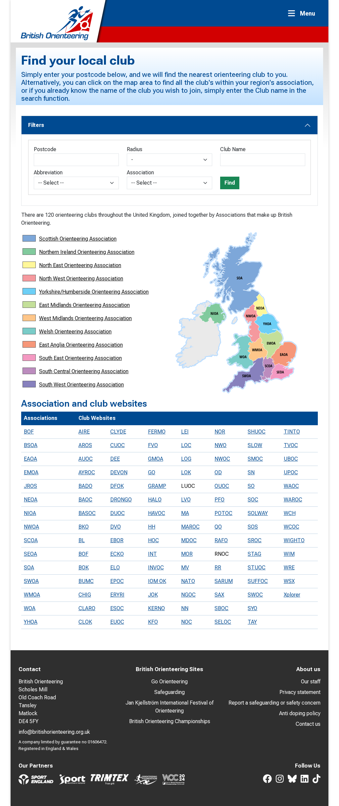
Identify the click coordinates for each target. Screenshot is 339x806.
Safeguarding (169, 692)
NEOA (30, 499)
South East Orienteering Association (80, 358)
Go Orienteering (169, 681)
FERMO (157, 432)
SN (251, 472)
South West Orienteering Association (81, 384)
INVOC (156, 567)
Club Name (233, 149)
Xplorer (292, 595)
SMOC (255, 459)
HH (151, 527)
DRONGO (121, 499)
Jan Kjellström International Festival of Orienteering (169, 707)
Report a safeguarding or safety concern (274, 703)
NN (184, 608)
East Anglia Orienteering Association (81, 345)
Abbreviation (48, 172)
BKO (83, 527)
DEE (115, 459)
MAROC (190, 527)
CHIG (84, 595)
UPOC (291, 472)
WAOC (291, 486)
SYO (252, 608)
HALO (155, 499)
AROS (85, 445)
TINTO (292, 432)
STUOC (257, 567)
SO (251, 486)
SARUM (224, 581)
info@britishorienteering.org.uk (54, 732)
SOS (253, 527)
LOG (186, 459)
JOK (153, 595)
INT (152, 554)
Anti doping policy (299, 713)
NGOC (188, 595)
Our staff (310, 681)
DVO (115, 527)
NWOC (222, 459)
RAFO (221, 540)
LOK (186, 472)
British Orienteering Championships (169, 721)
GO (151, 472)
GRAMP (157, 486)
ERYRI (117, 595)
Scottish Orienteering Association (78, 239)
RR (218, 567)
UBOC (291, 459)
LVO (186, 499)
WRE (289, 567)
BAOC (85, 499)
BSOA (30, 445)
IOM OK (157, 581)
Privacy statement (299, 692)
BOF (29, 432)
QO (218, 527)
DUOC (117, 513)
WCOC (291, 527)
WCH (290, 513)
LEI (185, 432)
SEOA (30, 554)
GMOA (155, 459)
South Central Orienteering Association (83, 371)
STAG (254, 554)
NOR (220, 432)
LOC (186, 445)
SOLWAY (258, 513)
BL (81, 540)
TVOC (291, 445)
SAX (219, 595)
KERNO (156, 608)
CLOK (85, 622)
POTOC (223, 513)
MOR (187, 554)
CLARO (86, 608)
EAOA (30, 459)
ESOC (117, 608)
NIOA (30, 513)
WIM (289, 554)
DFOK (117, 486)
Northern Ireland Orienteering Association (86, 252)
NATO (188, 581)
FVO (153, 445)
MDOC (189, 540)
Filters (36, 125)
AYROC (86, 472)
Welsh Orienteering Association (75, 331)
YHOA (30, 622)
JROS (30, 486)
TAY (252, 622)
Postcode (45, 149)
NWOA (31, 527)
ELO (115, 567)
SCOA (31, 540)
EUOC (117, 622)
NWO (220, 445)
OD (218, 472)
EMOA (31, 472)
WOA (29, 608)
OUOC (222, 486)
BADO (85, 486)
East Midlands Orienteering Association (84, 305)
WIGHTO (294, 540)
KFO (153, 622)
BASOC (87, 513)
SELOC (223, 622)
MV (185, 567)
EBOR (116, 540)
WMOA (32, 595)
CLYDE (118, 432)
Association (140, 172)
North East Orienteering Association (80, 265)
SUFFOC (258, 581)
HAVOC (156, 513)
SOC (253, 499)
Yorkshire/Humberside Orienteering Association (94, 292)
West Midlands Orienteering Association (85, 318)
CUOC (117, 445)
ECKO (117, 554)
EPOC (117, 581)
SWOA (31, 581)
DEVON (118, 472)
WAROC (293, 499)
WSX (289, 581)
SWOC (255, 595)
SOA (29, 567)
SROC (255, 540)
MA (185, 513)
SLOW (255, 445)
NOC (186, 622)
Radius (134, 149)
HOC (153, 540)
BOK (83, 567)
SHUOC (257, 432)
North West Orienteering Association (81, 278)
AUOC (85, 459)
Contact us (308, 724)
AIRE (84, 432)
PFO (219, 499)
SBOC (221, 608)
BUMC (86, 581)
